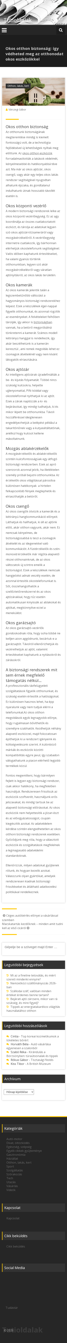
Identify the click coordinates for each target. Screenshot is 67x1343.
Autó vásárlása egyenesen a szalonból (28, 1046)
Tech (9, 1178)
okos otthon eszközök (37, 153)
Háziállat (12, 1159)
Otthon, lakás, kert (18, 85)
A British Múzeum (39, 1064)
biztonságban (43, 322)
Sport (10, 1166)
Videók (11, 1190)
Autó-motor (14, 1139)
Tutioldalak (18, 20)
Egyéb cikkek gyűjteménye (24, 1151)
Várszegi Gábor (17, 109)
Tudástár (12, 1308)
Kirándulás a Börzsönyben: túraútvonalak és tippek (32, 1054)
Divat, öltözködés (18, 1143)
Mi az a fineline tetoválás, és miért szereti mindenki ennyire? (31, 977)
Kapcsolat (12, 1218)
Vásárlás (12, 1186)
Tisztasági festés (42, 1060)
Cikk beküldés (15, 1246)
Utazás (11, 1182)
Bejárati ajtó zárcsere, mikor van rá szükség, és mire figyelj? (31, 1001)
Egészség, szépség (19, 1147)
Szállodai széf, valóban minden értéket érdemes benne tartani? (28, 993)
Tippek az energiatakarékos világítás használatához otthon (33, 1009)
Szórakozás (14, 1174)
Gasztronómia (15, 1155)
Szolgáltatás (14, 1170)
